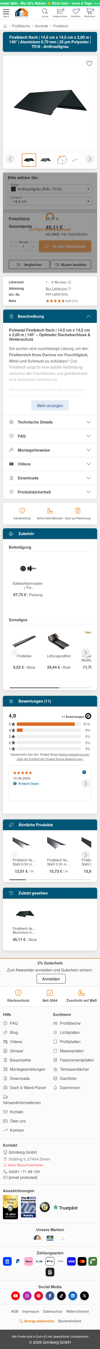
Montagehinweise (34, 450)
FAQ (21, 436)
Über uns (17, 1121)
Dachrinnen (69, 1087)
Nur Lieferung (56, 288)
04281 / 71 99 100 (24, 1171)
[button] (6, 13)
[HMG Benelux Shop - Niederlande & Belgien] (50, 1238)
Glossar (16, 1050)
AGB (14, 1311)
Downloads (28, 478)
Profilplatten (70, 1041)
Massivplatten (71, 1050)
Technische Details (35, 422)
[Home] (5, 25)
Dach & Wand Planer (27, 1087)
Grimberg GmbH (23, 1152)
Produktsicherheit (34, 492)
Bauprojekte (20, 1060)
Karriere (16, 1130)
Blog (13, 1032)
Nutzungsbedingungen (74, 754)
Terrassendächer (74, 1069)
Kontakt (16, 1111)
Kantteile (41, 25)
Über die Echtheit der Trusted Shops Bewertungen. (50, 759)
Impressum (30, 1311)
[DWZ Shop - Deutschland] (37, 1238)
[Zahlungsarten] (50, 1266)
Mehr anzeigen (50, 405)
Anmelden (51, 979)
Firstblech (60, 25)
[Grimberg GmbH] (62, 1238)
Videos (24, 464)
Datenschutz (52, 1311)
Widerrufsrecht (77, 1311)
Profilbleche (21, 25)
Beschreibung (31, 316)
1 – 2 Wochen (56, 282)
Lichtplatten (69, 1032)
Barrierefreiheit (69, 1321)
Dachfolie (67, 1078)
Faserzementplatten (76, 1060)
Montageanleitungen (27, 1069)
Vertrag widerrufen (38, 1321)
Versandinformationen (22, 1102)
